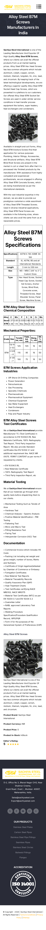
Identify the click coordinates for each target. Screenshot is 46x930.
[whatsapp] (36, 811)
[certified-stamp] (23, 872)
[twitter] (10, 811)
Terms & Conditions (27, 915)
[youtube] (23, 811)
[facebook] (16, 811)
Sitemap (26, 918)
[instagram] (29, 811)
